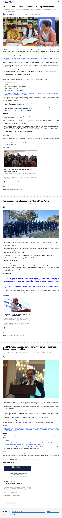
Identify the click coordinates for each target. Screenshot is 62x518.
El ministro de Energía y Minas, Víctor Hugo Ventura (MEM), (33, 402)
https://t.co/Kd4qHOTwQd (33, 69)
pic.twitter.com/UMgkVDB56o (49, 128)
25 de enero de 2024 (19, 14)
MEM (14, 503)
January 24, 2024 (27, 110)
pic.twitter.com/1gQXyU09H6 (40, 417)
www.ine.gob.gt (34, 58)
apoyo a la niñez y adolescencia (13, 189)
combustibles (9, 503)
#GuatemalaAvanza (28, 417)
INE (21, 189)
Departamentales (22, 357)
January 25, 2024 (27, 74)
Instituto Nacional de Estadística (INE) (30, 49)
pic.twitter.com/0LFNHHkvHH (48, 71)
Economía (27, 14)
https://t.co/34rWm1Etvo (35, 128)
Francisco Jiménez (54, 242)
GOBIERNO (31, 14)
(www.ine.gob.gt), (29, 142)
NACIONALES (32, 357)
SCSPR (13, 514)
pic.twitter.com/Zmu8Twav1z (24, 108)
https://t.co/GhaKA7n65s (15, 71)
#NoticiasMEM (7, 413)
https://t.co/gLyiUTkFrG (17, 417)
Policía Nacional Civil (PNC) (9, 244)
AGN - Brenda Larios (10, 14)
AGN (17, 242)
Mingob (8, 335)
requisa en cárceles (15, 335)
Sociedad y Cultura (37, 14)
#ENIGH (42, 126)
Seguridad (22, 335)
